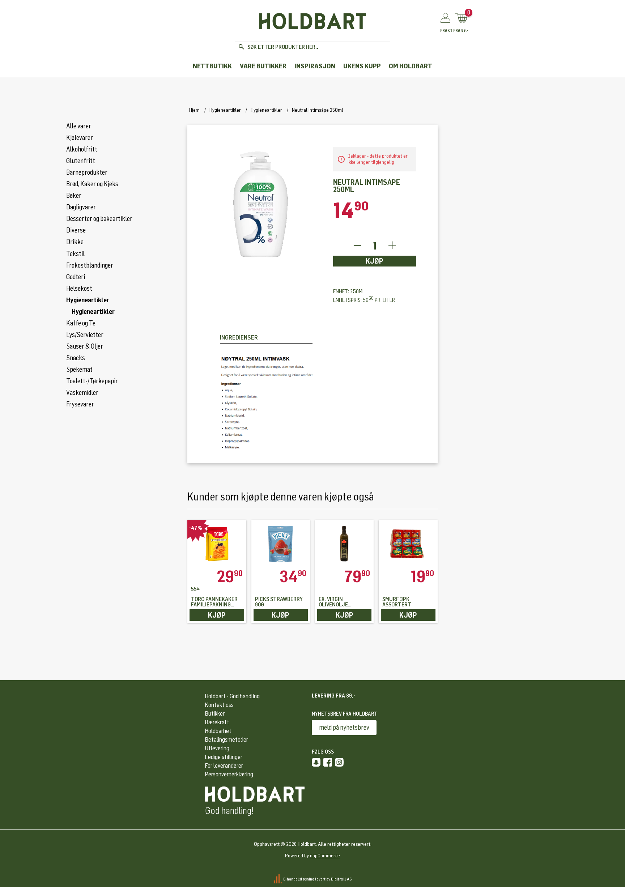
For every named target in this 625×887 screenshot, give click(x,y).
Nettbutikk (212, 66)
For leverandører (224, 765)
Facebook (327, 762)
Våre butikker (263, 66)
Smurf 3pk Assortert (396, 602)
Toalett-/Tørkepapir (92, 381)
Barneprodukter (86, 172)
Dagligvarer (81, 207)
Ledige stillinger (223, 757)
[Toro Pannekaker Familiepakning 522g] (216, 544)
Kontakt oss (219, 705)
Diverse (76, 230)
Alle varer (78, 126)
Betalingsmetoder (226, 739)
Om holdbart (410, 66)
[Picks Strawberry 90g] (280, 544)
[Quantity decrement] (357, 245)
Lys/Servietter (84, 335)
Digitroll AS (341, 879)
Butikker (215, 713)
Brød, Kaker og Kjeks (92, 184)
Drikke (75, 242)
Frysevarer (80, 404)
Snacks (75, 358)
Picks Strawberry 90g (279, 602)
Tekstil (75, 254)
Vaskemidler (82, 393)
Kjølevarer (79, 138)
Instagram (339, 762)
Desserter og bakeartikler (99, 219)
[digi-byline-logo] (278, 879)
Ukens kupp (362, 66)
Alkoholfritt (81, 149)
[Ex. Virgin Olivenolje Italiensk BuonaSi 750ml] (344, 544)
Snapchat (316, 762)
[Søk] (241, 47)
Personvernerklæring (229, 774)
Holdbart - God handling (232, 696)
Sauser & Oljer (84, 346)
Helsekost (79, 289)
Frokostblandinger (89, 265)
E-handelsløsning (298, 879)
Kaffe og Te (80, 323)
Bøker (73, 196)
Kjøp (374, 261)
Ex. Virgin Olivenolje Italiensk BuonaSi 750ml (342, 602)
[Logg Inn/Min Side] (445, 18)
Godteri (75, 277)
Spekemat (79, 370)
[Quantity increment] (392, 245)
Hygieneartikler (87, 300)
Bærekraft (217, 722)
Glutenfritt (80, 161)
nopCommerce (325, 856)
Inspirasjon (314, 66)
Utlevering (217, 748)
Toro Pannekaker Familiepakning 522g (214, 602)
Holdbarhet (218, 731)
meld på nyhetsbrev (344, 728)
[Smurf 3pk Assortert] (408, 544)
